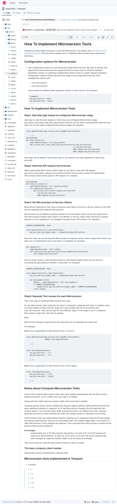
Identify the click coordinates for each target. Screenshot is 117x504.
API (113, 502)
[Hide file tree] (3, 19)
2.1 (31, 469)
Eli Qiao (29, 30)
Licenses (105, 502)
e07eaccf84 (50, 30)
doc (69, 20)
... (100, 29)
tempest (22, 9)
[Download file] (98, 37)
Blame (84, 37)
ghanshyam (40, 30)
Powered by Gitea (9, 502)
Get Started (23, 3)
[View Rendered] (71, 37)
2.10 (32, 478)
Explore (12, 3)
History (91, 37)
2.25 (32, 487)
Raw (77, 37)
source (74, 20)
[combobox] (34, 24)
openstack (10, 9)
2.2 (31, 474)
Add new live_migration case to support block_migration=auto (80, 30)
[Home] (4, 3)
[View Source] (67, 37)
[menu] (87, 502)
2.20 (32, 483)
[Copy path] (97, 20)
